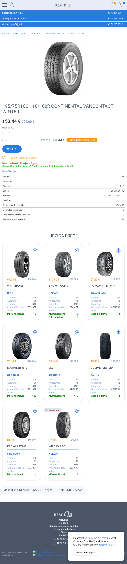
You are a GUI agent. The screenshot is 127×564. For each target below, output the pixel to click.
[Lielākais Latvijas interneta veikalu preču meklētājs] (59, 555)
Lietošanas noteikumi (63, 529)
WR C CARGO (57, 446)
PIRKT (14, 148)
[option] (63, 68)
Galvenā (6, 34)
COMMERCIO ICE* (102, 367)
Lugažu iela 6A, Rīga (12, 12)
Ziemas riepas (19, 34)
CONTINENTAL (35, 34)
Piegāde (63, 523)
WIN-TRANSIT (16, 285)
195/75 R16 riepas (71, 490)
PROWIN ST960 (16, 446)
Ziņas (64, 532)
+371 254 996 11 (116, 12)
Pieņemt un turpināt (86, 552)
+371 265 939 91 (116, 18)
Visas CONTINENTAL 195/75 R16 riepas (28, 490)
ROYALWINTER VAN (103, 285)
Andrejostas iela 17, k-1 (14, 18)
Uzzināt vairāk (106, 545)
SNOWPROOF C (58, 285)
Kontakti (63, 535)
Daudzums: (8, 127)
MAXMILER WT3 (17, 367)
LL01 (52, 367)
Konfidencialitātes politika (63, 526)
